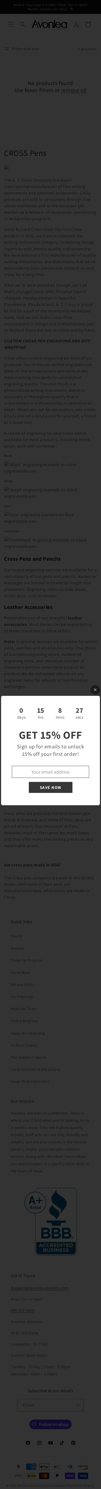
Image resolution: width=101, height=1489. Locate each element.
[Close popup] (95, 689)
